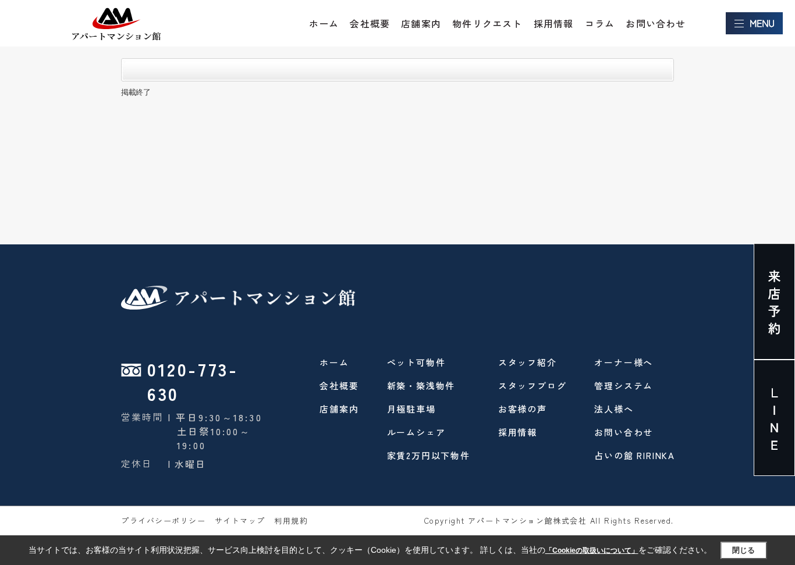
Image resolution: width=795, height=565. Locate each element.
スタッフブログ (532, 385)
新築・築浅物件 (421, 385)
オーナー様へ (623, 362)
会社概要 (370, 23)
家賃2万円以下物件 (428, 455)
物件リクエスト (487, 23)
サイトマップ (240, 520)
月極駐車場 (411, 409)
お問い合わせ (656, 23)
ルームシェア (416, 432)
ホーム (324, 23)
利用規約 (291, 520)
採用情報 (554, 23)
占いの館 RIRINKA (634, 455)
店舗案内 (421, 23)
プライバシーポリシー (163, 520)
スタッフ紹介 (527, 362)
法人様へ (613, 409)
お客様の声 (522, 409)
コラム (600, 23)
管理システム (623, 385)
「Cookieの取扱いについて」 (591, 550)
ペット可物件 (416, 362)
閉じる (743, 550)
